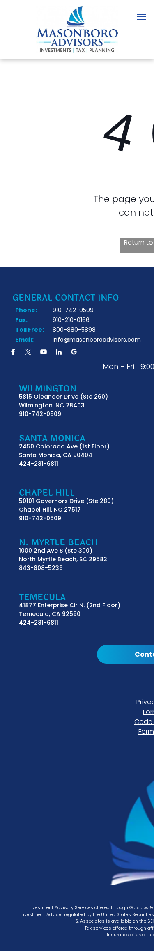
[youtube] (43, 353)
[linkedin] (59, 353)
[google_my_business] (74, 353)
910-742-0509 (40, 414)
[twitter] (28, 353)
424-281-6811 (38, 463)
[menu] (141, 17)
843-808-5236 (41, 568)
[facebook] (13, 353)
